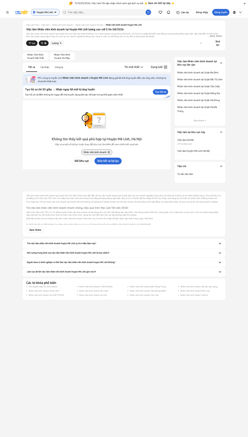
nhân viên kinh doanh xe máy (62, 56)
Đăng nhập (202, 12)
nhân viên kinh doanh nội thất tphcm (35, 56)
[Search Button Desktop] (148, 12)
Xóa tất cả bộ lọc (108, 161)
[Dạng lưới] (165, 67)
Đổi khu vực (82, 161)
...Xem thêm (215, 36)
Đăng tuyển (220, 12)
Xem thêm (199, 120)
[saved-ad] (160, 12)
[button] (244, 3)
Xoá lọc (217, 43)
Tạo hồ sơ (160, 91)
